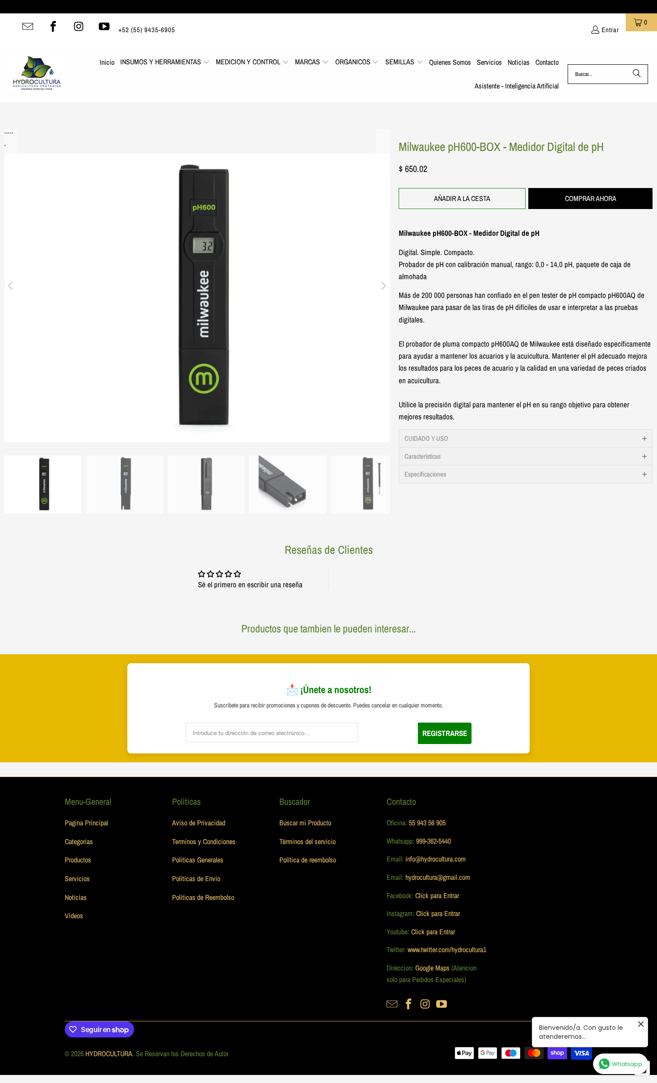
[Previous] (11, 285)
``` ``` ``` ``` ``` (8, 135)
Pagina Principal (86, 823)
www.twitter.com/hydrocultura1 (447, 949)
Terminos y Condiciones (204, 841)
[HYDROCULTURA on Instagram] (78, 26)
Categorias (79, 841)
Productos (78, 860)
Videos (74, 915)
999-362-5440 (432, 841)
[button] (165, 62)
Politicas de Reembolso (203, 897)
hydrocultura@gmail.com (437, 877)
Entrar (610, 29)
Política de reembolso (307, 860)
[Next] (383, 285)
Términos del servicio (307, 841)
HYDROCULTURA (108, 1053)
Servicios (77, 878)
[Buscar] (637, 74)
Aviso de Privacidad (198, 823)
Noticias (76, 897)
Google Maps (432, 968)
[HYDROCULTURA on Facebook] (53, 26)
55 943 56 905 (427, 823)
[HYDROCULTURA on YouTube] (104, 26)
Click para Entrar (437, 895)
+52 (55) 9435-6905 (146, 29)
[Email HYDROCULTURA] (27, 26)
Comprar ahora (590, 198)
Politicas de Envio (196, 878)
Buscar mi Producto (305, 823)
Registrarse (444, 733)
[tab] (526, 438)
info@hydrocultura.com (435, 859)
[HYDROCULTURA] (37, 74)
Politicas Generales (197, 860)
